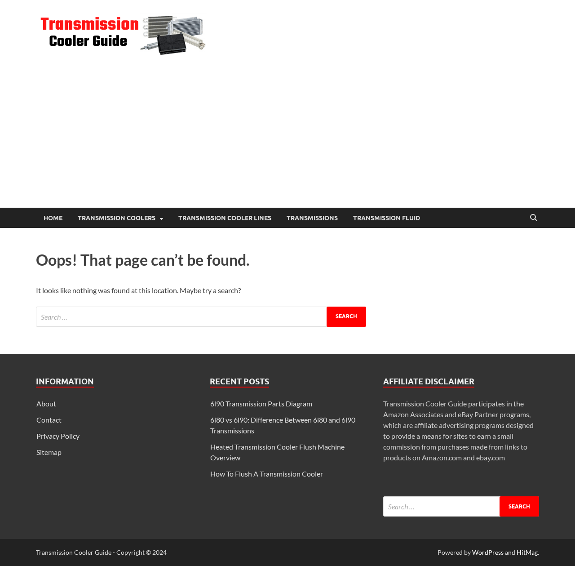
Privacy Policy (58, 436)
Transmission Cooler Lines (224, 218)
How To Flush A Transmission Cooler (266, 473)
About (46, 403)
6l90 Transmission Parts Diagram (261, 403)
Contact (49, 419)
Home (53, 218)
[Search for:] (201, 317)
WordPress (488, 552)
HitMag (527, 552)
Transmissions (312, 218)
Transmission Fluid (386, 218)
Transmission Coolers (116, 218)
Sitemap (49, 452)
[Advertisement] (287, 140)
